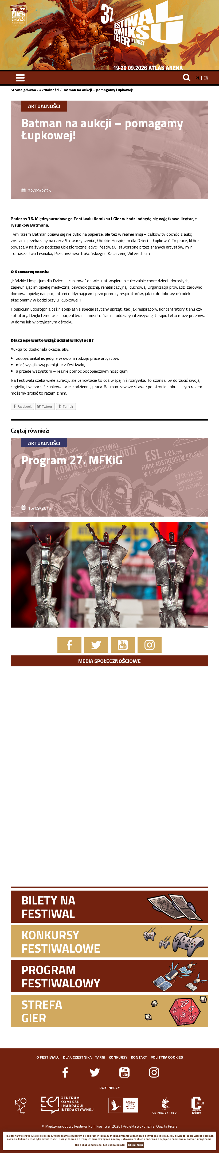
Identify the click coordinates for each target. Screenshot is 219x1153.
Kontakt (139, 1057)
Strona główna (23, 90)
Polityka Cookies (167, 1057)
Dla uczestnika (77, 1057)
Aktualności (49, 90)
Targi (100, 1057)
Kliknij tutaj (135, 1144)
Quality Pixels (166, 1126)
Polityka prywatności (43, 1139)
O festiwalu (48, 1057)
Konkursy (118, 1057)
